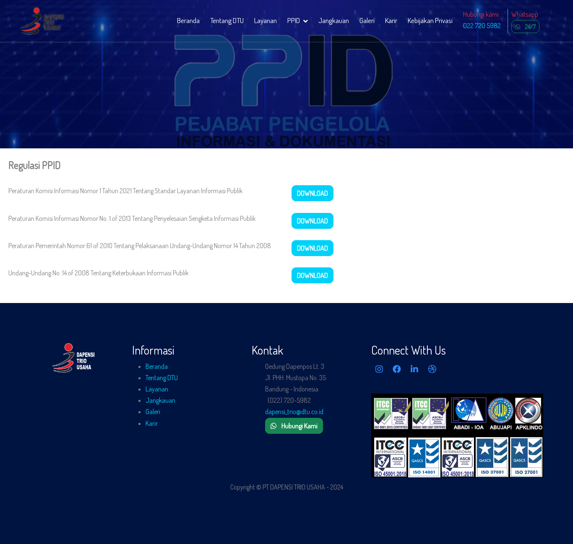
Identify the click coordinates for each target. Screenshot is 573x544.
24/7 (530, 26)
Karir (391, 20)
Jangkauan (333, 20)
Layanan (265, 20)
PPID (293, 20)
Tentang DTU (227, 20)
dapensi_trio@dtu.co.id (294, 411)
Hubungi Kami (299, 426)
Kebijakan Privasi (430, 20)
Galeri (367, 20)
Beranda (188, 20)
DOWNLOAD (312, 193)
